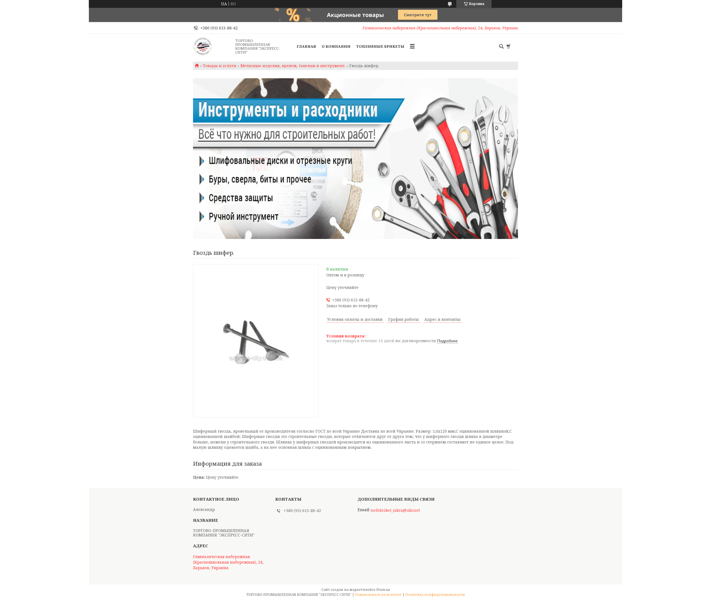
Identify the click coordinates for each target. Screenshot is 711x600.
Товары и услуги (219, 66)
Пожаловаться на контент (378, 594)
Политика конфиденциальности (435, 594)
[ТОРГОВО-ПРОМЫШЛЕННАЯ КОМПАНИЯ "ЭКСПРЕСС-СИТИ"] (212, 46)
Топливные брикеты (380, 46)
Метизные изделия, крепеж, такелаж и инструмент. (293, 66)
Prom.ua (383, 589)
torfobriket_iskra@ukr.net (395, 510)
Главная (306, 46)
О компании (336, 46)
